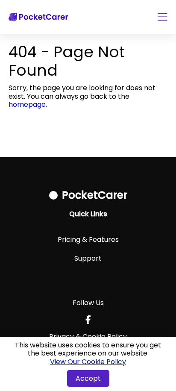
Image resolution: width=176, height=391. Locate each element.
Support (88, 258)
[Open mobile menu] (162, 17)
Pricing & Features (88, 239)
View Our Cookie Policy (88, 362)
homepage (27, 104)
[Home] (38, 17)
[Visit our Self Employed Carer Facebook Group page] (88, 319)
